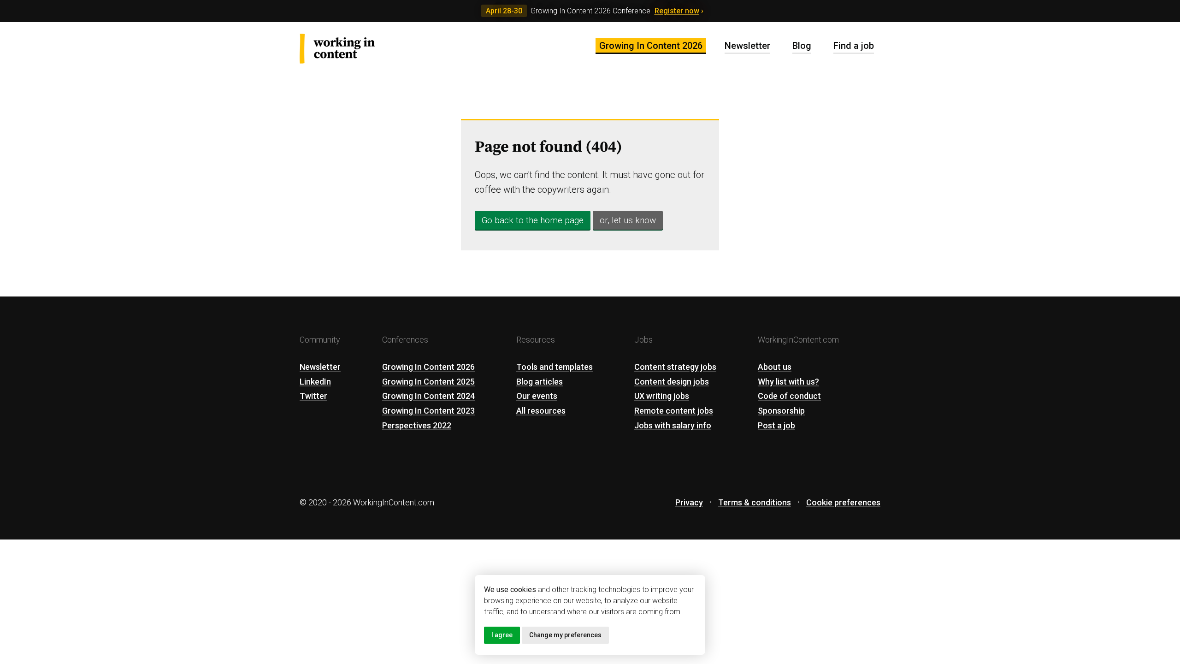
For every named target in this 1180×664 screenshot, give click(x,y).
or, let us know (628, 220)
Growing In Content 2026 (650, 45)
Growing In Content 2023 (428, 410)
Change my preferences (565, 635)
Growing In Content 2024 (428, 396)
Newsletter (747, 45)
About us (774, 367)
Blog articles (539, 381)
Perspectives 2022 (416, 425)
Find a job (853, 45)
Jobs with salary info (672, 425)
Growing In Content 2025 (428, 381)
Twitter (313, 396)
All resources (541, 410)
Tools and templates (554, 367)
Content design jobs (671, 381)
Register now (677, 10)
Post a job (776, 425)
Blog (801, 45)
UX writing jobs (661, 396)
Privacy (689, 502)
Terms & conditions (754, 502)
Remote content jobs (673, 410)
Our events (536, 396)
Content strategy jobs (675, 367)
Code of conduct (789, 396)
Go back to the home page (533, 220)
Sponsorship (781, 410)
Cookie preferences (843, 502)
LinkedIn (315, 381)
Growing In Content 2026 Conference (590, 10)
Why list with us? (788, 381)
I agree (502, 635)
